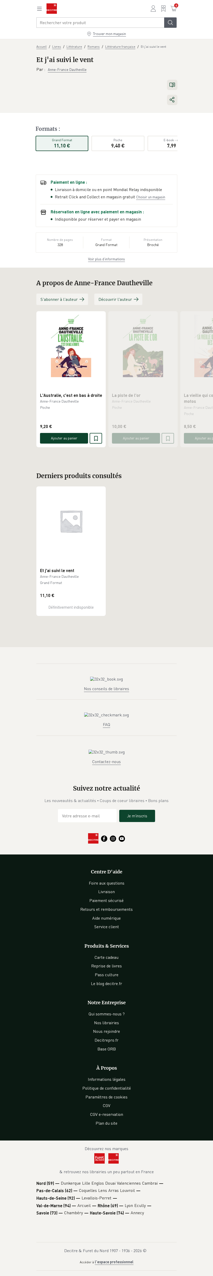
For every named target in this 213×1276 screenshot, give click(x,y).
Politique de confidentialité (106, 1088)
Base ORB (106, 1048)
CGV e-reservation (106, 1114)
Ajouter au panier (64, 438)
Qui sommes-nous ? (107, 1013)
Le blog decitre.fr (106, 983)
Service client (106, 926)
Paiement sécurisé (106, 900)
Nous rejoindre (106, 1031)
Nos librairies (106, 1022)
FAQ (106, 724)
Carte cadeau (106, 957)
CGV (106, 1105)
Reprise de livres (106, 965)
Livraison (106, 891)
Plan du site (106, 1123)
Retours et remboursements (106, 909)
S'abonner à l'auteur (59, 299)
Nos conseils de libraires (106, 688)
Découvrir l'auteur (115, 299)
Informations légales (106, 1079)
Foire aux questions (106, 883)
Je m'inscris (137, 815)
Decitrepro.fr (106, 1040)
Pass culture (106, 974)
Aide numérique (106, 918)
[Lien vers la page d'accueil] (51, 8)
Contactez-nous (106, 761)
